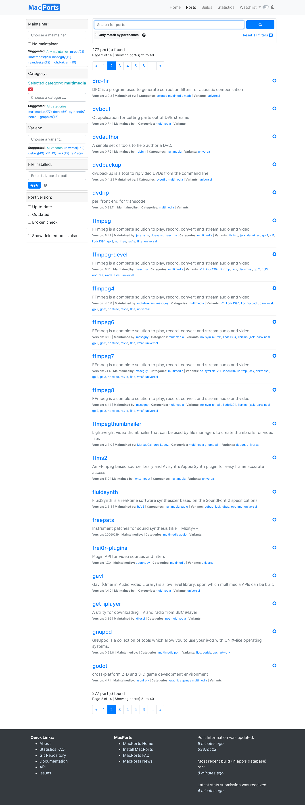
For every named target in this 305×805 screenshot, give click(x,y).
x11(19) (51, 153)
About (45, 743)
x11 (272, 235)
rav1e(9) (77, 153)
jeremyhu (142, 235)
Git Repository (53, 755)
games (186, 680)
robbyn (141, 151)
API (43, 767)
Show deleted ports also (54, 235)
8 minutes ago (211, 773)
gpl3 (110, 241)
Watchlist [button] (249, 7)
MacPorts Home (138, 743)
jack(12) (63, 153)
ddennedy (143, 562)
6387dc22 (207, 749)
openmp (236, 506)
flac (198, 652)
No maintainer (44, 44)
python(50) (77, 111)
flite (139, 241)
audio (184, 506)
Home (175, 7)
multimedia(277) (40, 111)
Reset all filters (256, 35)
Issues (45, 773)
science (162, 95)
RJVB (140, 506)
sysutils (162, 179)
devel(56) (60, 111)
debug (240, 444)
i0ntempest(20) (39, 57)
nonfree (120, 241)
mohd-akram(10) (64, 62)
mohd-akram (146, 303)
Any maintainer (57, 51)
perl (177, 652)
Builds (206, 7)
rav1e (131, 241)
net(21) (33, 117)
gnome (209, 444)
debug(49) (36, 153)
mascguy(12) (61, 57)
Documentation (54, 761)
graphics (175, 680)
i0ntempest (142, 478)
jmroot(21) (76, 51)
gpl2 (265, 235)
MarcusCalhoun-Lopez (153, 444)
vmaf (140, 343)
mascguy (171, 235)
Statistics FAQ (52, 749)
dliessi (140, 618)
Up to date (41, 206)
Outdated (40, 214)
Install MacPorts (138, 749)
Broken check (44, 222)
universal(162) (74, 148)
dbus (225, 506)
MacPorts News (137, 761)
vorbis (207, 652)
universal (213, 95)
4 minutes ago (211, 790)
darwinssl (253, 235)
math (187, 95)
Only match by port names (118, 35)
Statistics (226, 7)
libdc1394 (98, 241)
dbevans (157, 235)
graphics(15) (49, 117)
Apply (34, 185)
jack (242, 235)
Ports (191, 7)
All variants (55, 148)
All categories (56, 106)
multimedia (175, 95)
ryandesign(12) (39, 62)
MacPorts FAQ (136, 755)
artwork (224, 652)
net (167, 618)
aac (215, 652)
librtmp (233, 235)
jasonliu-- (142, 680)
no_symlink (207, 337)
